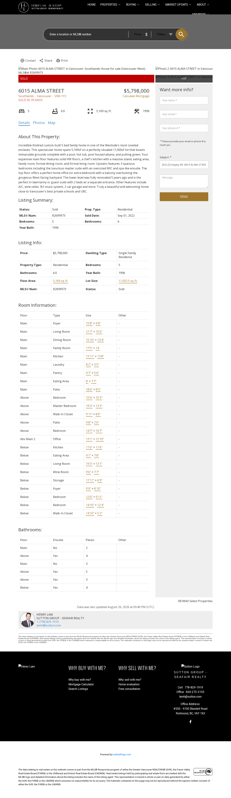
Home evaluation (129, 684)
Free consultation (129, 689)
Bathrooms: (30, 530)
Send (184, 197)
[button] (190, 721)
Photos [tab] (39, 122)
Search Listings (78, 689)
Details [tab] (24, 122)
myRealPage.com (122, 754)
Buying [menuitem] (131, 4)
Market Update (176, 4)
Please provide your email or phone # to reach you (183, 143)
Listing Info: (30, 242)
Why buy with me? (79, 679)
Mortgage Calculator (81, 684)
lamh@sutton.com (48, 625)
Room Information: (37, 305)
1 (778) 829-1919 (47, 622)
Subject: (164, 157)
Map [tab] (51, 122)
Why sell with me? (129, 679)
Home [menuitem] (92, 4)
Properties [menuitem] (108, 4)
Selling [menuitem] (150, 4)
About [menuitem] (201, 4)
